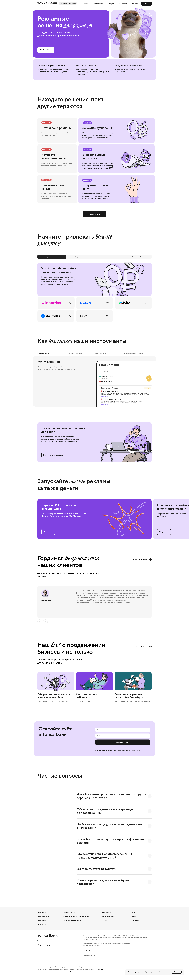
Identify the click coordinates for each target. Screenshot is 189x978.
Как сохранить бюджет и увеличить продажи (133, 701)
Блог (133, 912)
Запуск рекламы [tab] (100, 353)
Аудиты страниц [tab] (43, 353)
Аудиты (87, 4)
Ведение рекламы (108, 916)
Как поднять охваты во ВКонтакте (87, 696)
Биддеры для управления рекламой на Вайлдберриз (130, 696)
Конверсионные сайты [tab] (74, 353)
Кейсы (134, 916)
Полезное (134, 4)
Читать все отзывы (140, 559)
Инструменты (99, 4)
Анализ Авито (41, 920)
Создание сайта (107, 912)
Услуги (111, 4)
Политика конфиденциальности (47, 949)
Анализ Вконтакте (43, 916)
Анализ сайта (41, 912)
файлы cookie (142, 972)
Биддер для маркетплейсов (72, 920)
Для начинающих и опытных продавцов (53, 701)
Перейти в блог (141, 646)
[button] (53, 455)
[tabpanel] (94, 291)
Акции (104, 920)
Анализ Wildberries (69, 912)
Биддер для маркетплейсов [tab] (133, 353)
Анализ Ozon (41, 924)
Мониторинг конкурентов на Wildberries (76, 916)
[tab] (51, 257)
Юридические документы (45, 945)
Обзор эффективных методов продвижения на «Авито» (53, 696)
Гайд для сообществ (84, 701)
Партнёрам (123, 4)
